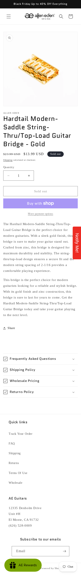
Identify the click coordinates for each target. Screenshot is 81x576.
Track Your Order (21, 433)
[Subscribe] (64, 551)
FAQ (12, 443)
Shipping (8, 160)
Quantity (8, 167)
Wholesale (15, 482)
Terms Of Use (18, 473)
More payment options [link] (40, 213)
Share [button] (11, 328)
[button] (8, 16)
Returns (14, 463)
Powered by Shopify (52, 568)
